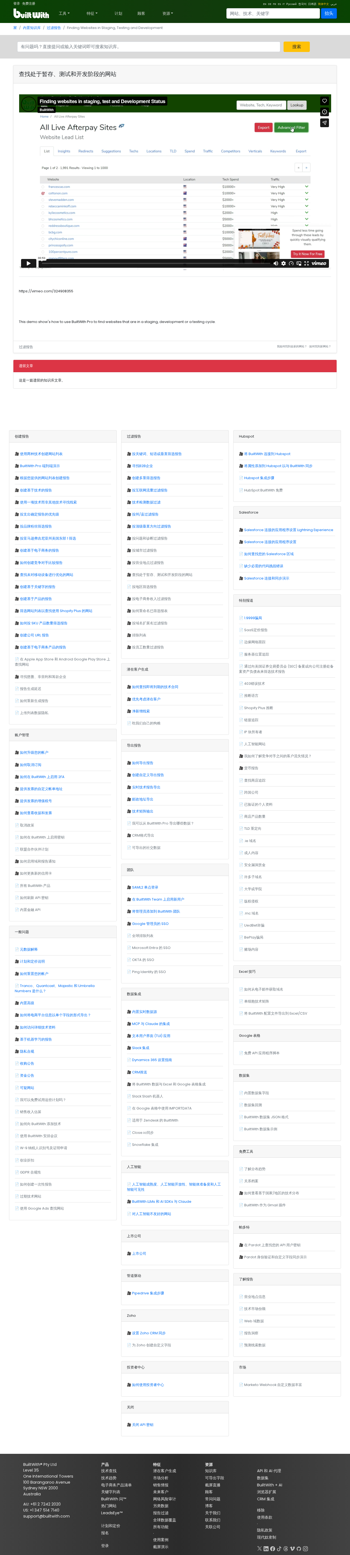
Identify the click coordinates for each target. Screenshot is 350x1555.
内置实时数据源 (144, 1011)
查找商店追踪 (255, 780)
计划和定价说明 (32, 961)
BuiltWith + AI (269, 1485)
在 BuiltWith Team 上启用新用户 (158, 899)
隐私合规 (27, 1051)
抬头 (329, 13)
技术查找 (108, 1471)
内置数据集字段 (256, 1093)
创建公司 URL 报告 (34, 635)
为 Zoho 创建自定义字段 (151, 1345)
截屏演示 (160, 1547)
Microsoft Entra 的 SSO (151, 947)
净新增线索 (141, 711)
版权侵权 (251, 901)
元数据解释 (29, 949)
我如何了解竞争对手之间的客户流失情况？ (278, 756)
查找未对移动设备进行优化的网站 (46, 574)
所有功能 (160, 1527)
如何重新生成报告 (34, 700)
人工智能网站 (255, 744)
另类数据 (160, 1506)
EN (264, 4)
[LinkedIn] (266, 1547)
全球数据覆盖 (164, 1520)
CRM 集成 (265, 1499)
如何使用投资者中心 (148, 1384)
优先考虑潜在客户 (146, 699)
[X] (259, 1547)
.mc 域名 (251, 913)
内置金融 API (30, 909)
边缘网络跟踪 (255, 642)
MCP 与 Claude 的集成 (151, 1023)
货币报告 (251, 768)
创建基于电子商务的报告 (39, 550)
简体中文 (323, 4)
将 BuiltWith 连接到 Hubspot (267, 454)
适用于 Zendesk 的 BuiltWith (155, 1120)
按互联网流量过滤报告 (150, 490)
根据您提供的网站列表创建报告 (45, 478)
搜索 (296, 46)
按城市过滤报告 (144, 550)
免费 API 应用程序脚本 (262, 1053)
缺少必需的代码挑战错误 (263, 566)
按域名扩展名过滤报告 (150, 623)
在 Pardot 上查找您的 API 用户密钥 (272, 1245)
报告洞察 (251, 1333)
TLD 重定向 (252, 828)
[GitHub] (298, 1547)
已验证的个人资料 (258, 804)
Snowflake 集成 (145, 1144)
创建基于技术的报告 (36, 490)
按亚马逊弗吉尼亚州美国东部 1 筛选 (48, 538)
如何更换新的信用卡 (36, 873)
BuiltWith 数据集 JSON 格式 (266, 1117)
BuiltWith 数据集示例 (260, 1129)
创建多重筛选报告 (146, 478)
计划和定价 (110, 1525)
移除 (261, 1510)
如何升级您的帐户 (34, 752)
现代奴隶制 (266, 1537)
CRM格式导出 (143, 835)
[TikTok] (279, 1547)
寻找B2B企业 (142, 466)
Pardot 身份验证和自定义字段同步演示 (275, 1257)
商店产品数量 (255, 816)
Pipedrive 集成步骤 (148, 1293)
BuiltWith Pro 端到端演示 (40, 466)
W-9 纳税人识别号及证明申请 (43, 1148)
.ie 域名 (250, 840)
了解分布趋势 (255, 1169)
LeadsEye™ (111, 1513)
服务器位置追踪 (256, 654)
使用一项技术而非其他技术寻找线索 (48, 502)
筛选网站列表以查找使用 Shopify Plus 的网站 (56, 610)
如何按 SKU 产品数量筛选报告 (44, 623)
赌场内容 (251, 949)
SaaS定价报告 (256, 630)
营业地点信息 (255, 1296)
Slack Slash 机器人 (147, 1096)
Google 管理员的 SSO (150, 923)
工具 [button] (62, 13)
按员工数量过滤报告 (148, 647)
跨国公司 (251, 792)
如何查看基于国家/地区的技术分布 (271, 1193)
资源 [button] (166, 13)
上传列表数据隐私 (34, 712)
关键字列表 (110, 1492)
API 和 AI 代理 (269, 1471)
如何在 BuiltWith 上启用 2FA (42, 776)
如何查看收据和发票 (36, 813)
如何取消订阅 (30, 764)
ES (279, 4)
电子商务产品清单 (116, 1485)
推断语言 (251, 695)
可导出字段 (214, 1478)
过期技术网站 (30, 1196)
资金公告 (27, 1075)
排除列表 (139, 635)
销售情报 (160, 1485)
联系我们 (212, 1520)
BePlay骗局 (253, 937)
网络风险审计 (164, 1499)
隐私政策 (264, 1530)
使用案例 (160, 1539)
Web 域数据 (254, 1321)
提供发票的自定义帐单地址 (41, 789)
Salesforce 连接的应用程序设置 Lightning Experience (288, 530)
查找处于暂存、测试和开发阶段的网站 (162, 574)
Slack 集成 (140, 1048)
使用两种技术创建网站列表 (41, 454)
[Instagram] (305, 1547)
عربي (334, 4)
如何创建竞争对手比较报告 (41, 562)
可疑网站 (27, 1087)
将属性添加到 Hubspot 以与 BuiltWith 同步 (278, 466)
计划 (118, 13)
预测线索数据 (255, 1345)
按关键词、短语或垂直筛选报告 (157, 454)
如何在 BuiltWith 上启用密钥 (42, 837)
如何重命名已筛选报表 (150, 610)
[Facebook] (272, 1547)
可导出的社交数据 (146, 847)
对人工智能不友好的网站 (151, 1214)
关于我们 (212, 1513)
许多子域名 (253, 877)
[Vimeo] (292, 1547)
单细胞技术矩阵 (256, 1001)
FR (274, 4)
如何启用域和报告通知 (38, 861)
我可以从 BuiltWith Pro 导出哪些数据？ (163, 823)
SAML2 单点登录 (145, 887)
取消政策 (27, 825)
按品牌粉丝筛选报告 (36, 526)
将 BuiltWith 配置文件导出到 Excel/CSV (275, 1013)
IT (283, 4)
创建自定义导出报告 (148, 775)
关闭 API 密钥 (142, 1424)
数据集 (263, 1478)
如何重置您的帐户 (34, 973)
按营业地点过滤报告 (148, 562)
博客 (209, 1506)
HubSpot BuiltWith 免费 (263, 490)
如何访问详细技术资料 (38, 1027)
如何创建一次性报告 (36, 1184)
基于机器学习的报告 (36, 1039)
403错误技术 (254, 683)
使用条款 (264, 1517)
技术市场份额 (255, 1308)
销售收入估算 (30, 1112)
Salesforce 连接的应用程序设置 (270, 542)
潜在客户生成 (164, 1471)
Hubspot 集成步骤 (259, 478)
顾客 (141, 13)
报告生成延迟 (30, 688)
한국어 (302, 4)
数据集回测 (253, 1105)
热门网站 (108, 1506)
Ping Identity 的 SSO (149, 971)
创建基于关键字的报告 (38, 586)
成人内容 (251, 853)
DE (269, 4)
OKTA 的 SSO (143, 959)
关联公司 (212, 1527)
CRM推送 (139, 1072)
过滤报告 (54, 27)
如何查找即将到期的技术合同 (155, 687)
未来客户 (160, 1492)
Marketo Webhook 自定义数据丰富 (273, 1384)
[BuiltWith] (31, 13)
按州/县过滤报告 (145, 514)
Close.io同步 (143, 1132)
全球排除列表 (142, 935)
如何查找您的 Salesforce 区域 (269, 554)
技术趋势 (108, 1478)
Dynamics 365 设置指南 (152, 1060)
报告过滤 (160, 1513)
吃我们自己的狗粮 (146, 723)
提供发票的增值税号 (36, 801)
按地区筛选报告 (144, 586)
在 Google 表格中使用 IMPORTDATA (162, 1108)
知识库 (211, 1471)
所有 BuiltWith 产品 (35, 885)
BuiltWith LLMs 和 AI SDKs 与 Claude (161, 1201)
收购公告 (27, 1063)
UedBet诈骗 (254, 925)
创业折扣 (27, 1160)
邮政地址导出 (142, 799)
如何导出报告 (142, 763)
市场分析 (160, 1478)
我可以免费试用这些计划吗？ (43, 1099)
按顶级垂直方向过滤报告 (151, 526)
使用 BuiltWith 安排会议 (38, 1136)
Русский (291, 4)
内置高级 (27, 1003)
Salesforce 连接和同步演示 (266, 578)
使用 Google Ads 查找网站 (42, 1208)
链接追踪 (251, 720)
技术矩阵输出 (142, 811)
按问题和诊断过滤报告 (150, 538)
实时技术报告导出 (146, 787)
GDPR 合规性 (30, 1172)
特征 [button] (90, 13)
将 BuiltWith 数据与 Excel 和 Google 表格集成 (169, 1084)
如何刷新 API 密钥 (34, 897)
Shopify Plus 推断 (258, 708)
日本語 (312, 4)
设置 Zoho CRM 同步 (149, 1333)
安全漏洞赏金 (255, 865)
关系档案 (251, 1181)
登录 (16, 3)
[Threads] (285, 1547)
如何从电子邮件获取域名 (263, 989)
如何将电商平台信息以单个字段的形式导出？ (55, 1015)
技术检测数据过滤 (146, 502)
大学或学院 (253, 889)
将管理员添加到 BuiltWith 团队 (156, 911)
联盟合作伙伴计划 (34, 849)
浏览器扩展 (266, 1492)
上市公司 (139, 1253)
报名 (105, 1533)
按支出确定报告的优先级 (39, 514)
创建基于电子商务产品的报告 (43, 647)
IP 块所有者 (253, 732)
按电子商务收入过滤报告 (151, 598)
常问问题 (212, 1499)
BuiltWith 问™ (113, 1499)
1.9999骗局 (253, 618)
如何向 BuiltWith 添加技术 (40, 1124)
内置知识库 (32, 27)
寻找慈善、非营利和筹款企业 (43, 676)
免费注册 (28, 3)
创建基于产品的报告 (36, 598)
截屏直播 (212, 1485)
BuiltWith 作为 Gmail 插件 (265, 1205)
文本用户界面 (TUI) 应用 (151, 1035)
